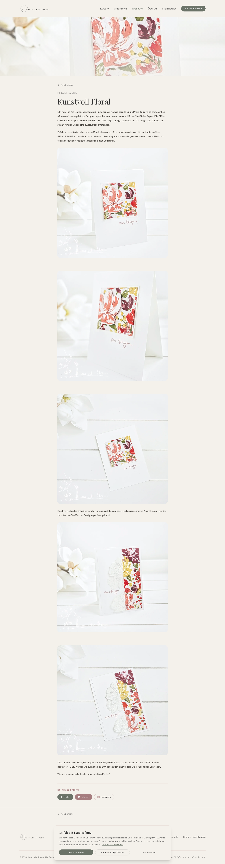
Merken (85, 797)
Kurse (103, 8)
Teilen (67, 797)
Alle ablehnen (149, 852)
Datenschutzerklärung (112, 844)
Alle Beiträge (67, 85)
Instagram (106, 797)
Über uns (152, 8)
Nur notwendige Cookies (112, 852)
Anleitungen (120, 8)
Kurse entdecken (193, 8)
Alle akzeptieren (76, 852)
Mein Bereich (169, 8)
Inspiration (137, 8)
